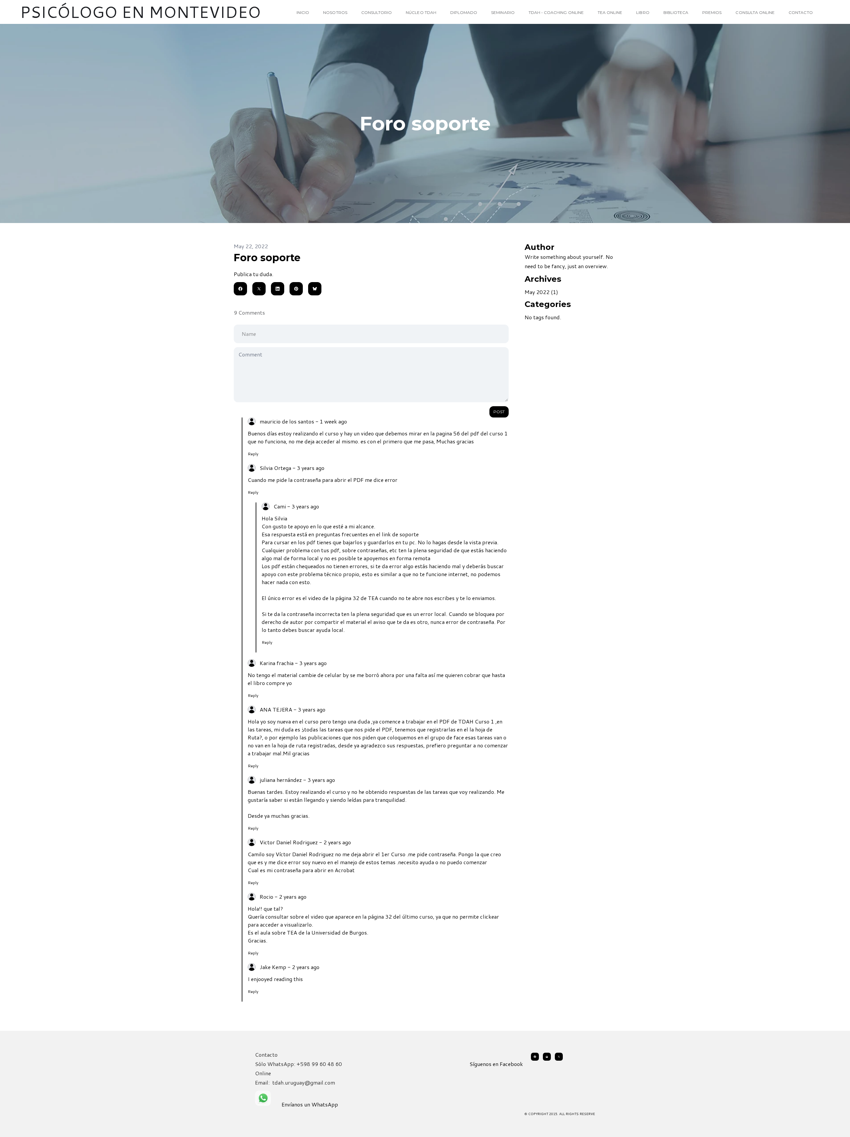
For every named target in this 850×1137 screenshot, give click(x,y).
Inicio (303, 12)
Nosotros (335, 12)
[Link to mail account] (547, 1056)
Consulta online (755, 12)
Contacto (800, 12)
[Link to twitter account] (559, 1056)
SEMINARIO (502, 12)
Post (499, 411)
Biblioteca (676, 12)
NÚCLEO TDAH (421, 12)
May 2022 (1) (541, 292)
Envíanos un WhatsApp (310, 1104)
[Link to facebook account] (535, 1056)
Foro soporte (267, 258)
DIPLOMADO (463, 12)
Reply (253, 454)
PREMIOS (712, 12)
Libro (642, 12)
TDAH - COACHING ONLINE (556, 12)
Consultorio (376, 12)
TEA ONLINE (610, 12)
